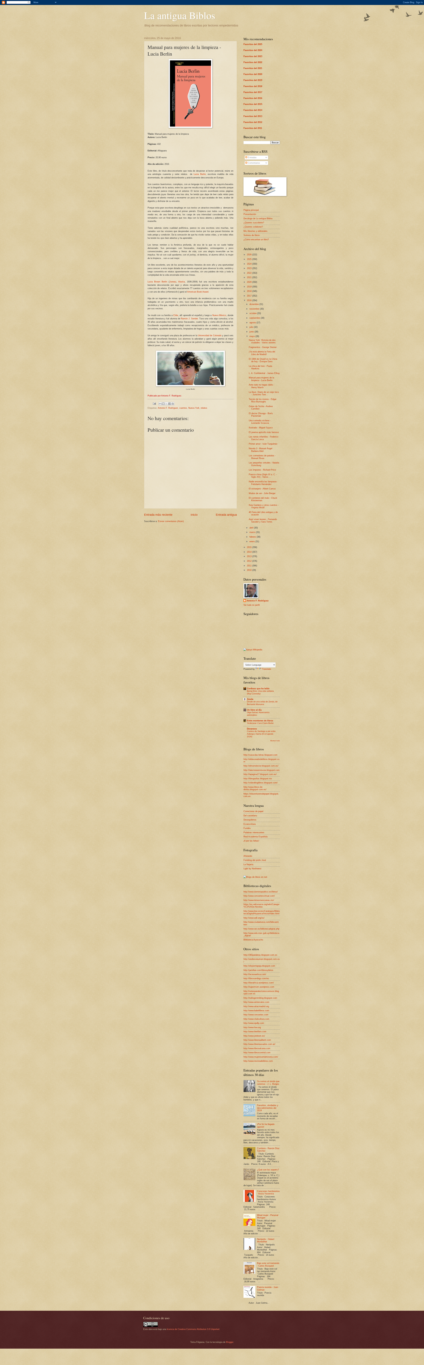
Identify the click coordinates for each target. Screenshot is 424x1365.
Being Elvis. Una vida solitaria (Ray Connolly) (260, 692)
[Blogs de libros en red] (255, 877)
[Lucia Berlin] (190, 386)
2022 (249, 273)
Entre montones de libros (260, 720)
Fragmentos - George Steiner (263, 347)
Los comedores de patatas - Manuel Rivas (262, 456)
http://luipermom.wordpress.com (258, 987)
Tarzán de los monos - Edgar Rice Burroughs (262, 400)
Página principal (251, 210)
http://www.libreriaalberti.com (257, 1040)
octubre (253, 313)
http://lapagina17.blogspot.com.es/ (260, 774)
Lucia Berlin (200, 174)
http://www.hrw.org (252, 1027)
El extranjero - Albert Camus (262, 488)
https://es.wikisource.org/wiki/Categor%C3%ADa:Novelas (261, 905)
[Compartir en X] (166, 403)
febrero (253, 537)
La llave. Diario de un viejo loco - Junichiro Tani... (264, 393)
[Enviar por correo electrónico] (160, 403)
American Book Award (197, 292)
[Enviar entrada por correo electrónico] (154, 403)
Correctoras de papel (253, 811)
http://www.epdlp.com (253, 1023)
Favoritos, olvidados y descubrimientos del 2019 (267, 1108)
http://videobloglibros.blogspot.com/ (260, 782)
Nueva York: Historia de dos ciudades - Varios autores (262, 341)
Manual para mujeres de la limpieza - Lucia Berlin (261, 378)
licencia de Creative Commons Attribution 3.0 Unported (193, 1329)
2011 (249, 565)
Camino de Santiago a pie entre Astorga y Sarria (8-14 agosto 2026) (261, 734)
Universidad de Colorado (209, 335)
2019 (249, 286)
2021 (249, 277)
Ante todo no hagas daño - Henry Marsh (261, 386)
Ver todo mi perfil (251, 605)
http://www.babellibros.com (256, 1010)
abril (251, 527)
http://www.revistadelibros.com (258, 1061)
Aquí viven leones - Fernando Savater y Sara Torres (263, 520)
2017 (249, 296)
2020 (249, 282)
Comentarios (253, 163)
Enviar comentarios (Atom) (171, 521)
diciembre (254, 304)
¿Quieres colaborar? (253, 227)
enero (252, 541)
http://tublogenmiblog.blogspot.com (260, 998)
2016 (249, 300)
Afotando (247, 856)
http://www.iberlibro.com (254, 1031)
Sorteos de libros (251, 235)
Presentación (249, 214)
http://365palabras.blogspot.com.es (260, 955)
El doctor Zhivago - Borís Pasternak (261, 414)
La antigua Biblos (179, 15)
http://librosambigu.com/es (256, 978)
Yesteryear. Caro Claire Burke (260, 723)
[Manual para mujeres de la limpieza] (190, 127)
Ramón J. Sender (189, 318)
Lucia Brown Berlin (157, 281)
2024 (249, 264)
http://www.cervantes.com (255, 1014)
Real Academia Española (255, 836)
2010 (249, 570)
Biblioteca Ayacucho (253, 939)
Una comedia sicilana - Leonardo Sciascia (260, 421)
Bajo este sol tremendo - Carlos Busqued (268, 1264)
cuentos (183, 408)
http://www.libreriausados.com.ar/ (259, 1044)
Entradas (252, 157)
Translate (266, 669)
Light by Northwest (252, 868)
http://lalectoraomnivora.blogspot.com (261, 770)
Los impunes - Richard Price (262, 470)
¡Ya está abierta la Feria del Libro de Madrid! (262, 352)
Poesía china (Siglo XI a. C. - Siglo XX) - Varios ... (263, 475)
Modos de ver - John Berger (262, 493)
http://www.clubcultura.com (256, 1019)
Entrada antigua (226, 514)
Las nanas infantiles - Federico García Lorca (263, 437)
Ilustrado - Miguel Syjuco (261, 427)
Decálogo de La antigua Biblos (258, 218)
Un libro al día (254, 710)
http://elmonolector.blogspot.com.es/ (260, 766)
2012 (249, 561)
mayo (252, 336)
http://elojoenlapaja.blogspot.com (259, 966)
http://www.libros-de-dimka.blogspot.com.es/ (254, 788)
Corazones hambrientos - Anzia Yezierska (268, 1192)
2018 (249, 291)
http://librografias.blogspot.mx (257, 778)
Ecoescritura (249, 824)
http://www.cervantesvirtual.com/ (259, 896)
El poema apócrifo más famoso (264, 432)
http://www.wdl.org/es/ (254, 918)
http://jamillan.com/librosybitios (258, 970)
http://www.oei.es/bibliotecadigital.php (261, 929)
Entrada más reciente (158, 514)
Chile (175, 315)
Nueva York (193, 408)
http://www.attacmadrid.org (256, 1006)
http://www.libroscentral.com (256, 1052)
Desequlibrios (249, 820)
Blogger (229, 1342)
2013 (249, 556)
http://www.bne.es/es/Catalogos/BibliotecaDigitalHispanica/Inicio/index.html (261, 912)
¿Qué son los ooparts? (268, 1169)
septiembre (255, 318)
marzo (252, 532)
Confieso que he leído (258, 688)
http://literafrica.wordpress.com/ (258, 982)
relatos (204, 408)
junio (252, 331)
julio (251, 327)
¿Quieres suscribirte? (253, 222)
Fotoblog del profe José (254, 860)
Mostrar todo (275, 741)
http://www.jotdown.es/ (254, 1036)
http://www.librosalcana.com (256, 1048)
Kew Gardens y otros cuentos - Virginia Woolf (264, 506)
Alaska (181, 281)
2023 (249, 268)
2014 (249, 552)
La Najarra (248, 864)
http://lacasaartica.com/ (254, 974)
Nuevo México (219, 315)
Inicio (194, 514)
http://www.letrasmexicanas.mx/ (258, 900)
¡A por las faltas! (251, 841)
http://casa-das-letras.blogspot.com (260, 755)
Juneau (172, 281)
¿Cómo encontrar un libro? (256, 239)
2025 (249, 259)
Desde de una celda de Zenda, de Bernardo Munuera (262, 703)
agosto (253, 322)
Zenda (250, 699)
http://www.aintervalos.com (256, 1002)
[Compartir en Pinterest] (172, 403)
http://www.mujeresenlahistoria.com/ (260, 1057)
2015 (249, 547)
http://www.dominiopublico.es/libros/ (260, 891)
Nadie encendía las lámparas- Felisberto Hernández (263, 482)
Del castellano (250, 815)
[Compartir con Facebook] (169, 403)
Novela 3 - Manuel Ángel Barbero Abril (260, 449)
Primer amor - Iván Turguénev (263, 444)
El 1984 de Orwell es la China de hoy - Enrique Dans (263, 360)
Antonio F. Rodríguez (168, 408)
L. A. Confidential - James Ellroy (264, 373)
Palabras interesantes (253, 832)
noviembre (254, 309)
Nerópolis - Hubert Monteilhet (265, 1240)
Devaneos (252, 729)
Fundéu (247, 828)
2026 (249, 254)
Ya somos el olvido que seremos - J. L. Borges (268, 1082)
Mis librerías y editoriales (255, 231)
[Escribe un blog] (163, 403)
